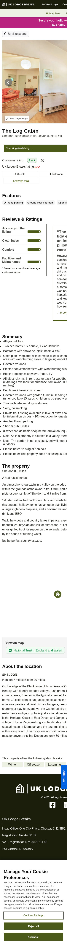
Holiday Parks (53, 13)
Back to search (17, 33)
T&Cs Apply (57, 24)
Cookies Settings (33, 915)
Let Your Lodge (50, 4)
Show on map (21, 180)
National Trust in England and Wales (38, 650)
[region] (33, 902)
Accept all (33, 937)
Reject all (33, 926)
